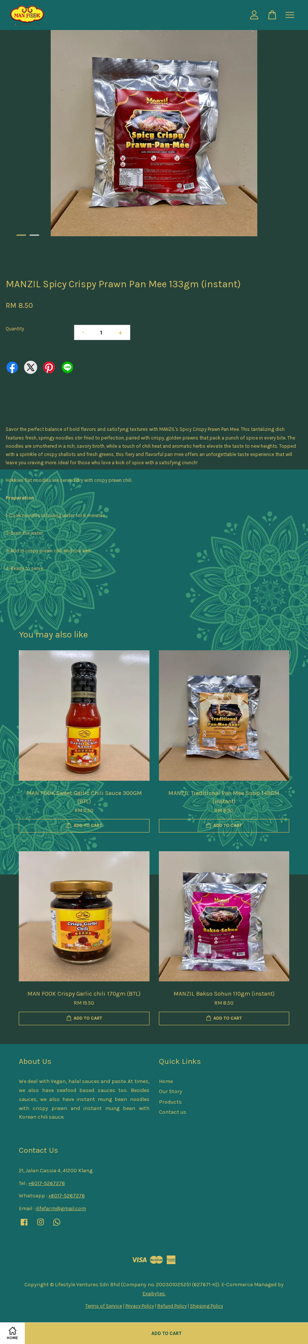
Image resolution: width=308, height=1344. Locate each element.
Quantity (15, 329)
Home (166, 1081)
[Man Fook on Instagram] (40, 1225)
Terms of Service (103, 1306)
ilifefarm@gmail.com (61, 1208)
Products (170, 1102)
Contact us (172, 1112)
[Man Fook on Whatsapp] (56, 1225)
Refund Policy (172, 1306)
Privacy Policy (139, 1306)
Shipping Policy (206, 1306)
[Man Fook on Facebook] (24, 1225)
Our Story (170, 1091)
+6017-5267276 (47, 1183)
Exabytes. (154, 1293)
